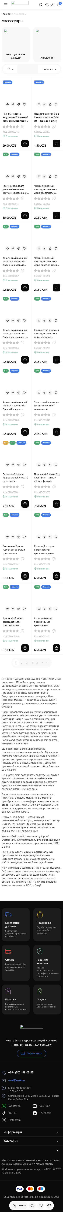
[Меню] (5, 5)
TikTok (12, 1113)
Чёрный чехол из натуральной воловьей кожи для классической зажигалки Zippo (15, 117)
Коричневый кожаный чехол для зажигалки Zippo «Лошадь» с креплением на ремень (15, 405)
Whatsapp (15, 1106)
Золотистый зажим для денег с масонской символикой (46, 405)
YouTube (45, 1106)
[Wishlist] (24, 104)
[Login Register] (52, 4)
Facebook (45, 1113)
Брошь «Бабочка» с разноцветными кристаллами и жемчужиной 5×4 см (14, 622)
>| (47, 662)
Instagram (15, 1120)
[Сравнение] (49, 1205)
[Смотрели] (32, 1205)
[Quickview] (7, 104)
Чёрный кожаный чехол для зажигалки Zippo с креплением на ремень (46, 261)
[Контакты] (46, 4)
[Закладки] (40, 1205)
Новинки (48, 69)
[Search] (40, 4)
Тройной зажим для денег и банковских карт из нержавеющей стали (15, 189)
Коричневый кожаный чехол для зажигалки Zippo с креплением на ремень (15, 333)
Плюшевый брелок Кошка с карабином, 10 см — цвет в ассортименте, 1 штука (15, 478)
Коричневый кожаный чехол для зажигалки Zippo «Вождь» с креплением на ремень (47, 333)
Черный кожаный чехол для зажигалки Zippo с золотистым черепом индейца (45, 189)
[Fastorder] (12, 104)
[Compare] (18, 104)
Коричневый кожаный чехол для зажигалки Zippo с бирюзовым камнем (15, 261)
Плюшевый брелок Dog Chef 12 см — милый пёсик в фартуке (47, 478)
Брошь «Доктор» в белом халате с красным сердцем (44, 550)
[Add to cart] (25, 143)
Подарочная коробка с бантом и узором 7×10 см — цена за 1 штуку (46, 117)
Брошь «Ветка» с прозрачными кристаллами (43, 622)
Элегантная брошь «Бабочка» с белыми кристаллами (14, 550)
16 (9, 69)
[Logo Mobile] (20, 4)
